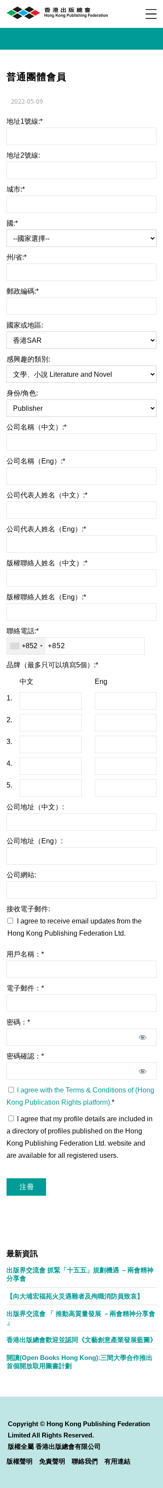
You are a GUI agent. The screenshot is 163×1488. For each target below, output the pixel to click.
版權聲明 (20, 1461)
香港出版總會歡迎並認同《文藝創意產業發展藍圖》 (81, 1339)
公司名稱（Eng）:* (36, 461)
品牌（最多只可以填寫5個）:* (52, 665)
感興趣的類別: (28, 359)
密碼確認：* (25, 1056)
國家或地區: (25, 325)
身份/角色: (22, 393)
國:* (12, 223)
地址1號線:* (25, 121)
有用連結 (117, 1461)
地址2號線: (23, 155)
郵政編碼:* (23, 291)
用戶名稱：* (25, 954)
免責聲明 (52, 1461)
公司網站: (21, 875)
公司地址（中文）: (35, 807)
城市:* (16, 189)
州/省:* (17, 257)
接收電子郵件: (28, 909)
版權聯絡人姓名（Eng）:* (46, 597)
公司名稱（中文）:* (37, 427)
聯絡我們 (85, 1461)
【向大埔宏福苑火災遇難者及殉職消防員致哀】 (75, 1296)
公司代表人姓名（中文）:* (47, 495)
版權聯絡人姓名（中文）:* (47, 563)
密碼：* (18, 1022)
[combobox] (26, 646)
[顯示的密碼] (142, 1037)
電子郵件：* (25, 988)
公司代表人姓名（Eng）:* (46, 529)
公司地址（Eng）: (35, 841)
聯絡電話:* (23, 631)
